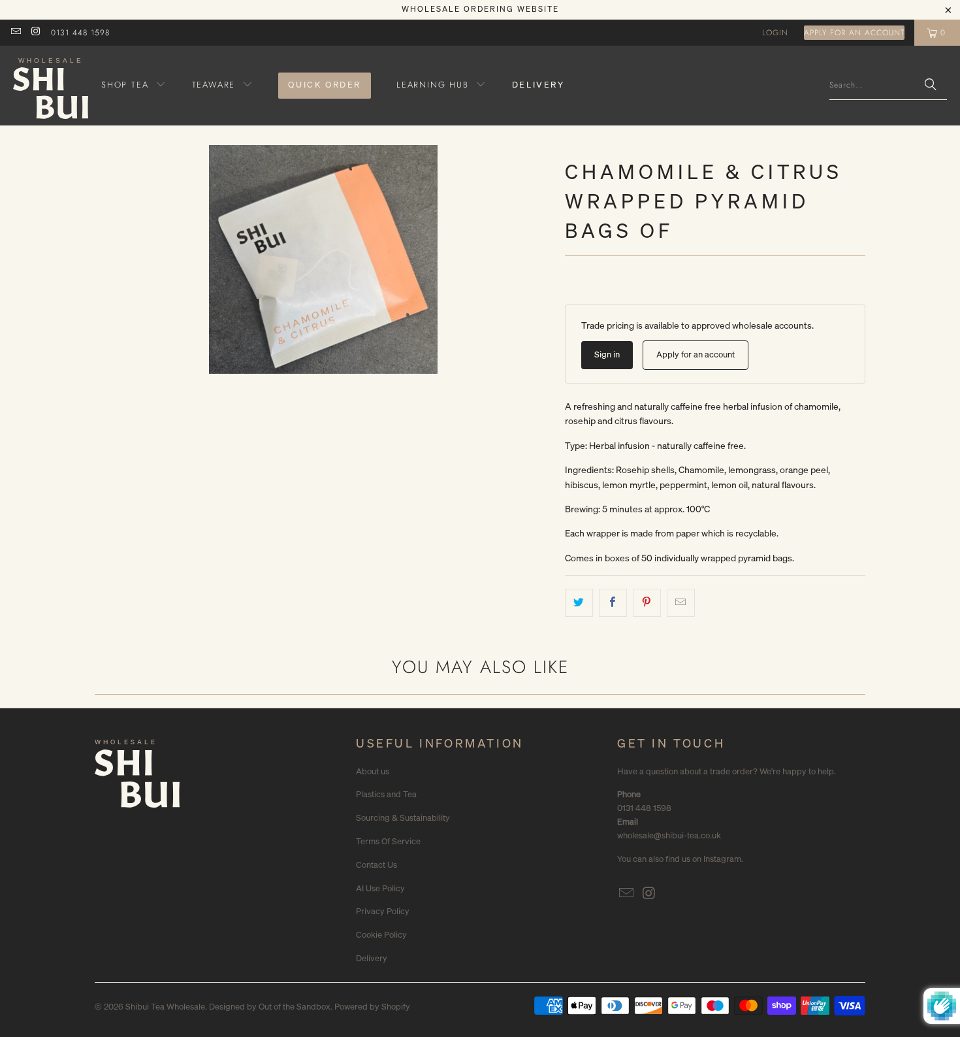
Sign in (607, 354)
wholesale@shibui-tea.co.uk (669, 835)
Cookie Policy (381, 934)
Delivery (371, 958)
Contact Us (376, 864)
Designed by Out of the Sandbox (269, 1006)
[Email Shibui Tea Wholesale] (15, 33)
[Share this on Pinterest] (647, 602)
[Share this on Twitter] (579, 602)
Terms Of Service (388, 841)
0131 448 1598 (80, 33)
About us (372, 771)
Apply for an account (854, 33)
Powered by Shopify (372, 1006)
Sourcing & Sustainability (403, 817)
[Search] (930, 85)
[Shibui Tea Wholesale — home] (137, 781)
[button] (134, 85)
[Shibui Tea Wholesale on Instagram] (34, 33)
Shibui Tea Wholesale (165, 1006)
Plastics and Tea (386, 794)
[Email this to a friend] (681, 602)
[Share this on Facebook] (613, 602)
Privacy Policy (382, 911)
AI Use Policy (380, 888)
